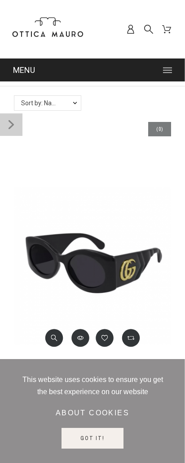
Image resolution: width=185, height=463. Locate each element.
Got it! (92, 438)
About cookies (92, 413)
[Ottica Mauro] (47, 29)
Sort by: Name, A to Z (51, 103)
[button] (54, 338)
